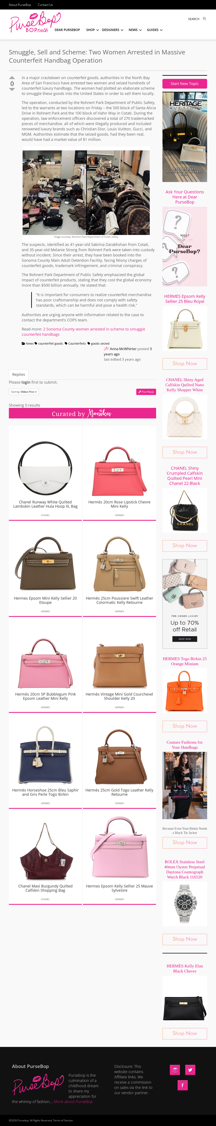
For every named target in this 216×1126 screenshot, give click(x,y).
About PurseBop (20, 5)
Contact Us (45, 5)
